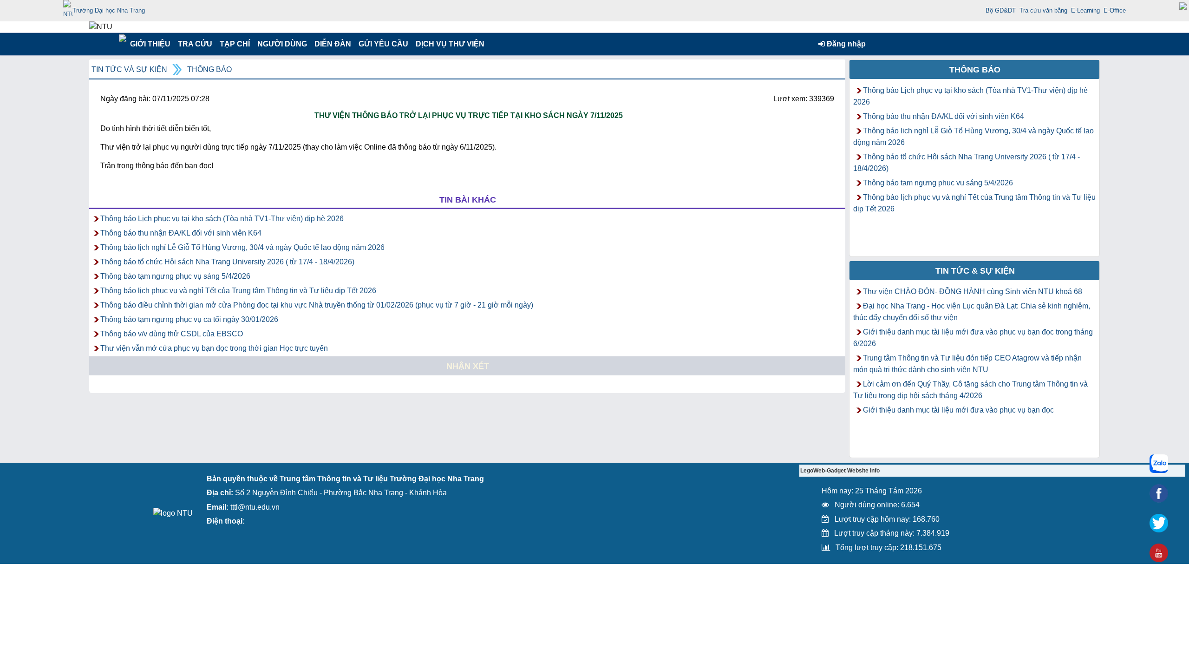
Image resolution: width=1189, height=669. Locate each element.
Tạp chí (235, 44)
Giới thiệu (150, 44)
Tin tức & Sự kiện (975, 270)
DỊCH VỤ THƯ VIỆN (448, 44)
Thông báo (209, 69)
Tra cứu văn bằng (1043, 10)
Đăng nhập (845, 44)
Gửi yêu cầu (383, 44)
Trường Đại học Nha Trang (108, 10)
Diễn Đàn (332, 44)
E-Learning (1085, 10)
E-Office (1115, 10)
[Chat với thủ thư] (1159, 463)
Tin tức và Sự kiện (129, 69)
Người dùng (281, 44)
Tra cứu (195, 44)
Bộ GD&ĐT (1001, 10)
